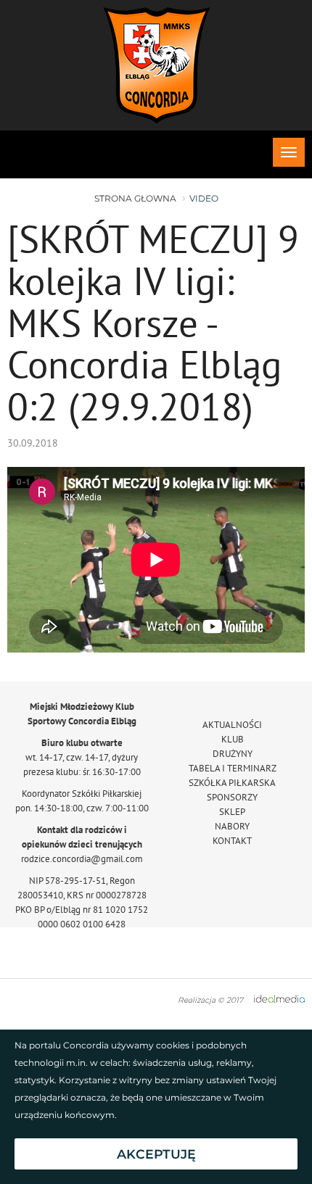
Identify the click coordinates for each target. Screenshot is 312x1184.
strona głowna (135, 198)
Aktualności (232, 725)
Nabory (232, 826)
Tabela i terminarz (232, 768)
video (203, 198)
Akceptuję (156, 1154)
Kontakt (232, 841)
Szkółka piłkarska (232, 783)
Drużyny (233, 754)
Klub (232, 739)
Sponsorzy (232, 797)
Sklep (232, 812)
